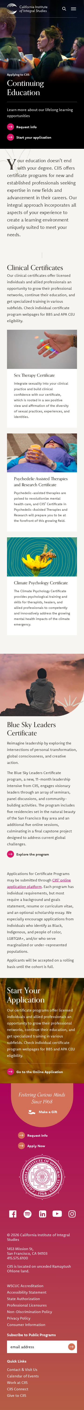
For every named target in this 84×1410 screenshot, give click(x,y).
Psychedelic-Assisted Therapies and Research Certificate (41, 481)
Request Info (37, 1135)
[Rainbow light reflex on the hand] (42, 349)
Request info (26, 127)
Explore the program (32, 854)
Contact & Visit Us (22, 1369)
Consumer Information (26, 1324)
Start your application (33, 137)
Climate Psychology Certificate (41, 582)
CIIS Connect (17, 1389)
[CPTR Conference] (42, 453)
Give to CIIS (16, 1395)
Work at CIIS (17, 1382)
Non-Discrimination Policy (29, 1311)
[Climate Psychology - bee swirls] (42, 556)
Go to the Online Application (39, 1072)
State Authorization (23, 1298)
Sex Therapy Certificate (34, 375)
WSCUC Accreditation (25, 1285)
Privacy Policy (18, 1318)
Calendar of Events (23, 1376)
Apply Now (36, 1146)
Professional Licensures (27, 1305)
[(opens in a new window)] (12, 1213)
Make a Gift (47, 1112)
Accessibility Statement (26, 1292)
